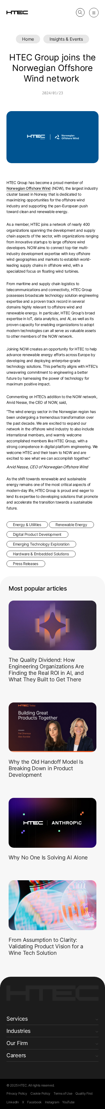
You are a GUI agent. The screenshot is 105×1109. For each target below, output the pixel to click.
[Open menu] (94, 12)
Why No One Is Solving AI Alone (48, 857)
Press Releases (25, 563)
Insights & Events (66, 39)
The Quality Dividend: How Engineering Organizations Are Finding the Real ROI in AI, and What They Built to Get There (46, 670)
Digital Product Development (37, 534)
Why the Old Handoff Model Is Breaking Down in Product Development (46, 768)
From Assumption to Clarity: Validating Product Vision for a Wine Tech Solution (46, 946)
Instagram (52, 1102)
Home (28, 39)
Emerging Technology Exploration (41, 544)
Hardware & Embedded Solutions (41, 554)
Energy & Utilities (27, 524)
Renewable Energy (71, 524)
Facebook (34, 1102)
